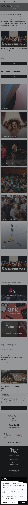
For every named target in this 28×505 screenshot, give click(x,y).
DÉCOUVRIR (14, 63)
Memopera (14, 462)
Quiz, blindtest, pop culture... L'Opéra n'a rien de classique (14, 314)
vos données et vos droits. (17, 402)
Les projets (4, 354)
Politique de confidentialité (8, 498)
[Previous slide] (23, 362)
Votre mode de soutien (6, 352)
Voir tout (3, 359)
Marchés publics (14, 461)
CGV (14, 473)
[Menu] (26, 1)
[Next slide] (26, 362)
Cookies (14, 475)
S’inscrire (14, 408)
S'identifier (14, 8)
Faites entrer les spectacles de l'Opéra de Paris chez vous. (14, 296)
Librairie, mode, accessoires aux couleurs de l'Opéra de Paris (14, 332)
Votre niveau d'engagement (8, 355)
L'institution (14, 458)
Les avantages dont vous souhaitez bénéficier (12, 357)
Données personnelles (14, 470)
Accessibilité (14, 471)
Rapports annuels (14, 459)
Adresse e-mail (5, 394)
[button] (6, 362)
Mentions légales (14, 464)
